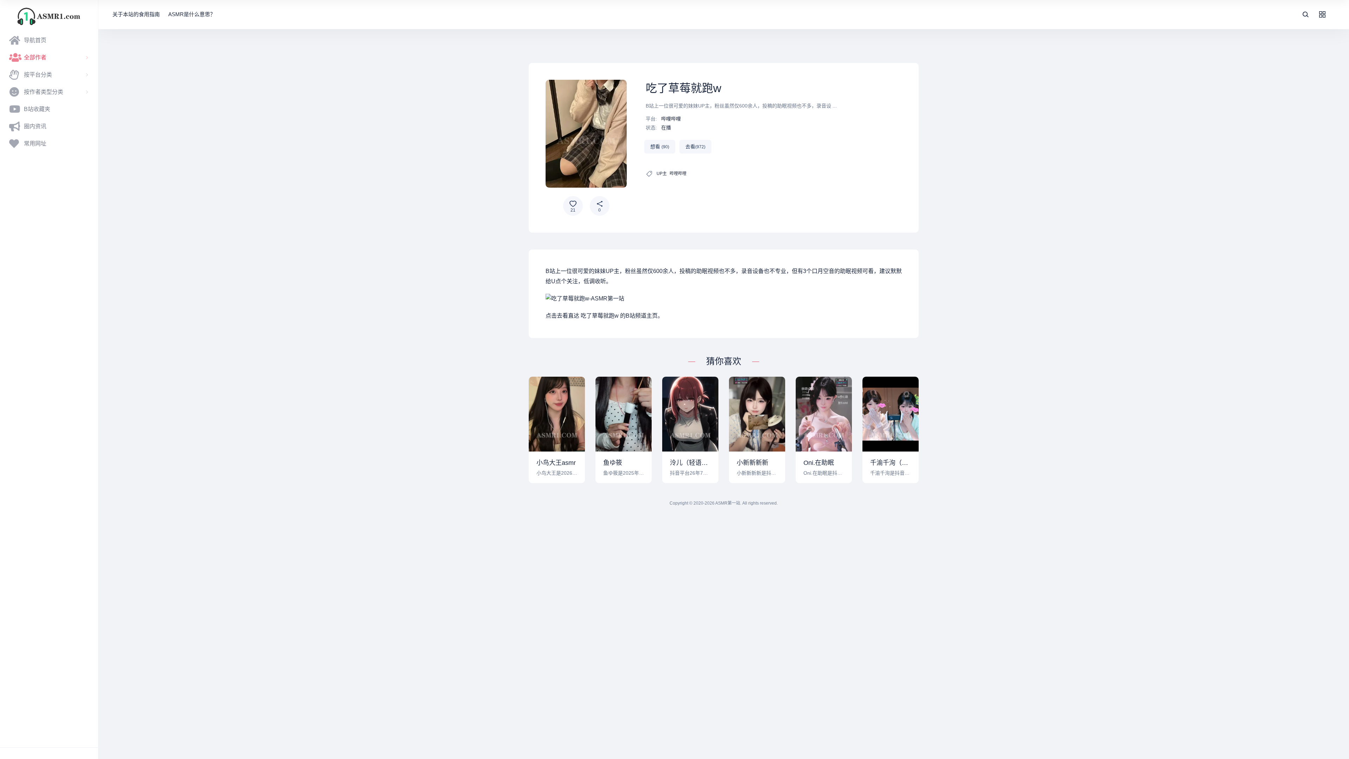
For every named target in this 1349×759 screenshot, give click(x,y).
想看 (659, 146)
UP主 (662, 173)
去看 (695, 146)
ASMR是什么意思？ (191, 14)
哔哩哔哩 (671, 119)
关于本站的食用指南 (136, 14)
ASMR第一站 (727, 503)
